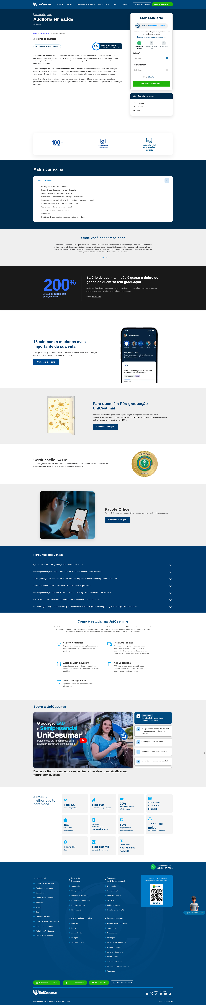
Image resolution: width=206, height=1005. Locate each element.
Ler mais (102, 258)
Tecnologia (111, 971)
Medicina (70, 4)
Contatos (123, 4)
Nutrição (74, 938)
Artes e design (112, 928)
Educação (111, 938)
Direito (73, 928)
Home (35, 33)
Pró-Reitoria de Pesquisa (80, 900)
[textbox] (149, 58)
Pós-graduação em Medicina (118, 966)
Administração (76, 933)
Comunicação (112, 933)
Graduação (75, 886)
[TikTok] (170, 994)
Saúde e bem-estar (114, 961)
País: (145, 77)
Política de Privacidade (44, 936)
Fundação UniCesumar (44, 888)
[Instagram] (156, 994)
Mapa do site (100, 983)
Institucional (103, 4)
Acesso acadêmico (75, 983)
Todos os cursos (77, 942)
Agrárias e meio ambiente (117, 923)
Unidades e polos (113, 905)
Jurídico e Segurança (115, 952)
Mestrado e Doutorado (79, 896)
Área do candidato (124, 982)
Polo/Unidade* (139, 65)
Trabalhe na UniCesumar (45, 931)
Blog (114, 4)
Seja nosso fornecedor (44, 926)
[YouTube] (165, 994)
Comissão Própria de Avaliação (47, 921)
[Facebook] (147, 994)
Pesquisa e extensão (85, 4)
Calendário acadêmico (47, 983)
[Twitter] (151, 993)
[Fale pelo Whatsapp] (194, 905)
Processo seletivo (78, 905)
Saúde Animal (112, 957)
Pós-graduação (45, 33)
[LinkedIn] (161, 994)
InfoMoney (96, 297)
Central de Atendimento (45, 898)
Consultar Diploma (43, 917)
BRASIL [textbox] (151, 77)
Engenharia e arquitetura (116, 942)
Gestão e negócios (114, 947)
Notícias (39, 907)
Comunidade (40, 893)
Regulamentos (76, 910)
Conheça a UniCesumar (45, 883)
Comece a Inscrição (46, 362)
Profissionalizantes (114, 896)
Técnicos (110, 900)
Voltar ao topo (165, 1001)
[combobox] (151, 58)
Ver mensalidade (161, 4)
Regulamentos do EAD (115, 910)
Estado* (136, 53)
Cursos (59, 4)
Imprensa (39, 902)
